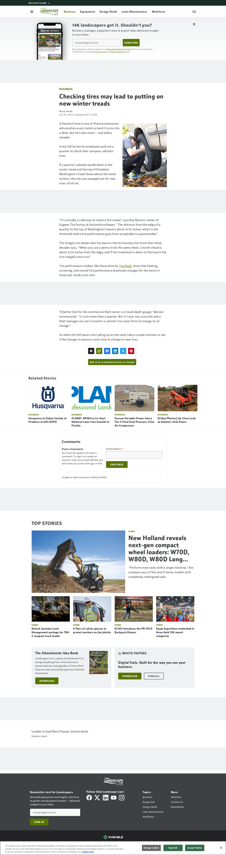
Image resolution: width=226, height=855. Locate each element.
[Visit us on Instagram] (121, 797)
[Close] (221, 847)
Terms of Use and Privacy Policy (119, 49)
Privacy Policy (101, 51)
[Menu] (32, 12)
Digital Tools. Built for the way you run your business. (152, 665)
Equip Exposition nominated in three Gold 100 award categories (175, 632)
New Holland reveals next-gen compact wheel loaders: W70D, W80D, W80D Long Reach (158, 548)
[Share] (107, 351)
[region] (113, 848)
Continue (116, 464)
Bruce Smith (65, 111)
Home (131, 531)
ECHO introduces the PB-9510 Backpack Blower (133, 630)
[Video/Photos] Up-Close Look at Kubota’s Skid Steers (177, 420)
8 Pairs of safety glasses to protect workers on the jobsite (92, 630)
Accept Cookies (195, 848)
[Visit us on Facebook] (89, 797)
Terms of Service (117, 51)
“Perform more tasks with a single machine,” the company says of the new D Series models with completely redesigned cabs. (160, 572)
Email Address (114, 449)
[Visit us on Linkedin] (105, 797)
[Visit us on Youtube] (113, 797)
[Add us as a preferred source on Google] (99, 351)
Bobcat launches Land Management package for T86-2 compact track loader (51, 632)
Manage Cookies (151, 848)
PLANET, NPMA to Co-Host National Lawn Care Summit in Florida (90, 422)
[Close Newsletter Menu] (194, 24)
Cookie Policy (88, 852)
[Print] (91, 351)
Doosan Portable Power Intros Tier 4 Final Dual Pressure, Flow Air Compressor (134, 422)
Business (66, 89)
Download (46, 680)
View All (154, 676)
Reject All (173, 848)
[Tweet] (123, 351)
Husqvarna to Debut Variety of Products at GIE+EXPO (47, 420)
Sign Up (39, 821)
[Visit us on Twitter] (97, 797)
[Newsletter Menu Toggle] (194, 12)
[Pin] (131, 351)
